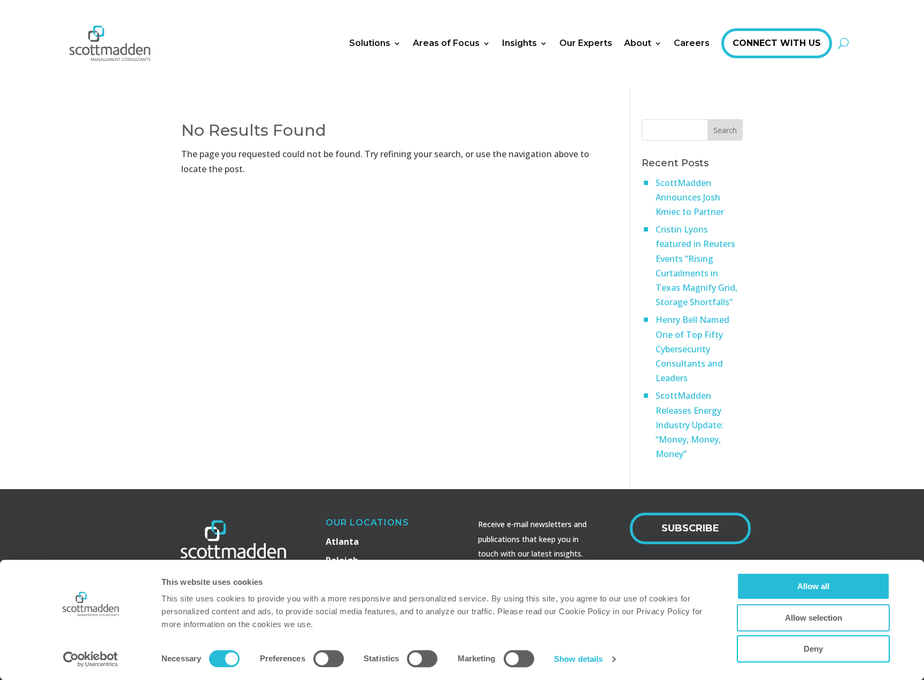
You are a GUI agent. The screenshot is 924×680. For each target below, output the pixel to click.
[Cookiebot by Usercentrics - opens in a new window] (90, 659)
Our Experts (585, 43)
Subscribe (690, 528)
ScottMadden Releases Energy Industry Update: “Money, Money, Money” (689, 425)
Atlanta (342, 541)
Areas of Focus (446, 43)
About (637, 43)
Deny (813, 648)
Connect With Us (777, 43)
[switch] (328, 658)
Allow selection (813, 617)
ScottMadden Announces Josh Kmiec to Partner (690, 197)
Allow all (813, 586)
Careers (692, 43)
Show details (578, 658)
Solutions (369, 43)
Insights (519, 43)
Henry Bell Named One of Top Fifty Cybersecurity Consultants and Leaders (692, 349)
